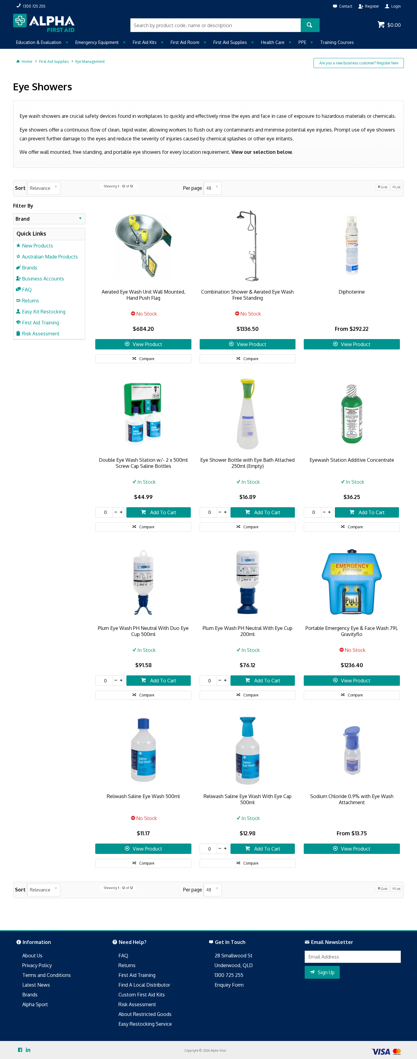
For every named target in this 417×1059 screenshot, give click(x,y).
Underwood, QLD (234, 965)
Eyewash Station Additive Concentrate (352, 460)
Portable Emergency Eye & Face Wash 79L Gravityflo (352, 631)
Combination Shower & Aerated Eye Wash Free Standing (247, 295)
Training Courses (337, 42)
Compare (146, 358)
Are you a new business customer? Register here (358, 63)
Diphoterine (352, 292)
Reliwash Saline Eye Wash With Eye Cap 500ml (248, 799)
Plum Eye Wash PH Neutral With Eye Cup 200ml (247, 631)
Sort (20, 188)
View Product (147, 344)
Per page (192, 188)
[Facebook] (20, 1050)
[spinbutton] (104, 512)
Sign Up (326, 972)
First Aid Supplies (230, 42)
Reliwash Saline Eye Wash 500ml (143, 796)
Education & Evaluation (38, 42)
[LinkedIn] (28, 1050)
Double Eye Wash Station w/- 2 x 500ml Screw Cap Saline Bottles (143, 463)
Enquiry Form (229, 985)
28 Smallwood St (233, 955)
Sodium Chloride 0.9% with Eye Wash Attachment (351, 799)
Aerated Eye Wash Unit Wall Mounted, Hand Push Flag (143, 295)
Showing (118, 186)
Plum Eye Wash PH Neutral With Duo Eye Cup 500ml (143, 631)
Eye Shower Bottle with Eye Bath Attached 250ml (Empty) (247, 463)
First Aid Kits (145, 42)
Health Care (273, 42)
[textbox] (215, 25)
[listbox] (43, 188)
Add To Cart (162, 512)
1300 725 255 (229, 975)
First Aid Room (185, 42)
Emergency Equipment (97, 42)
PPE (302, 42)
